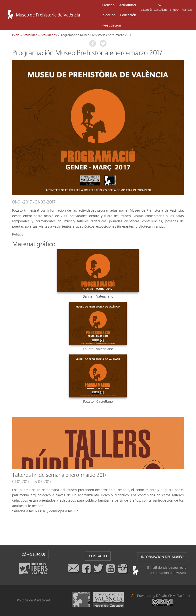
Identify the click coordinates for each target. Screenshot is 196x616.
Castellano (161, 10)
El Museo (107, 5)
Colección (107, 15)
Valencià (146, 10)
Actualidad (127, 5)
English (175, 10)
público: (18, 234)
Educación (128, 15)
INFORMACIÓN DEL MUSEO (162, 556)
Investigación (110, 25)
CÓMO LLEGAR (33, 554)
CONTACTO (98, 556)
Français (187, 10)
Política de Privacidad (33, 600)
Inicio (16, 35)
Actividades (48, 35)
